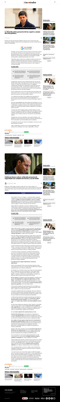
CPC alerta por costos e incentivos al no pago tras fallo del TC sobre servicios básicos (49, 93)
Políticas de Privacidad (23, 392)
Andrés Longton (7, 369)
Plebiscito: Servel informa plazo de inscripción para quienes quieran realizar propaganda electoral (9, 145)
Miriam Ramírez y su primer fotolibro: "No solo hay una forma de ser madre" (48, 87)
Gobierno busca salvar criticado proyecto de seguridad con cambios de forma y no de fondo (49, 33)
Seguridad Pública (29, 369)
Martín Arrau (17, 369)
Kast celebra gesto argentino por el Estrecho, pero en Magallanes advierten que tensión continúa (20, 71)
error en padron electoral (8, 135)
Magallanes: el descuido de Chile (48, 55)
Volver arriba (6, 398)
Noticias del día (47, 74)
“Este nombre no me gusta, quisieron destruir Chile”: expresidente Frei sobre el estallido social (19, 76)
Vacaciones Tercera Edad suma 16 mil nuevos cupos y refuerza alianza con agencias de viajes (34, 71)
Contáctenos (32, 392)
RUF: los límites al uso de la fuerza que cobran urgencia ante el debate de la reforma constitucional (49, 47)
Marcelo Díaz (15, 135)
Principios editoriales (23, 391)
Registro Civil (19, 135)
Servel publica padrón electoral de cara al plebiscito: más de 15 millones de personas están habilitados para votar (38, 145)
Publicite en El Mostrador (34, 390)
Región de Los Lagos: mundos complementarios (49, 58)
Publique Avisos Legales (34, 391)
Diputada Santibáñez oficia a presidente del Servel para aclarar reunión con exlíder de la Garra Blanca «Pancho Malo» (28, 145)
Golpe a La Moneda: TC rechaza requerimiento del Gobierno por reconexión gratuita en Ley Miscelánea (34, 76)
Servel (23, 135)
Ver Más (49, 97)
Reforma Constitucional (23, 369)
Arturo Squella (12, 369)
